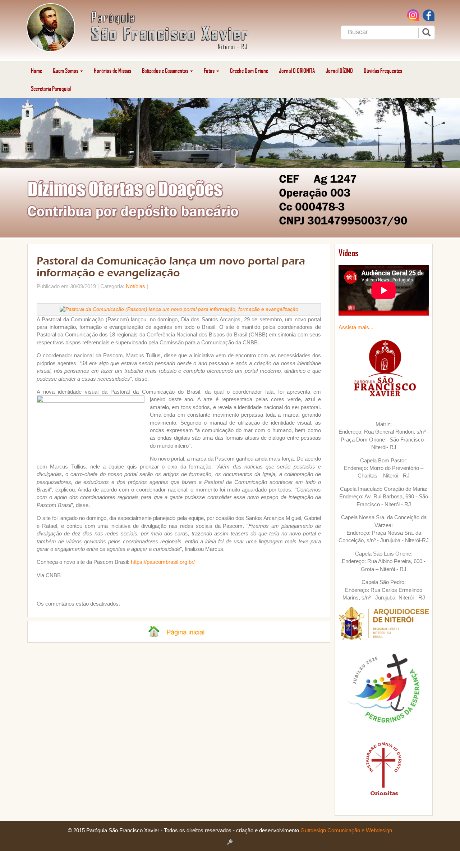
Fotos (210, 70)
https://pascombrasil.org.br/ (163, 562)
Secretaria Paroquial (51, 88)
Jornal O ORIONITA (297, 70)
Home (36, 70)
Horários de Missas (112, 70)
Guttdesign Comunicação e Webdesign (346, 830)
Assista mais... (356, 327)
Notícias (135, 286)
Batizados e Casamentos (165, 70)
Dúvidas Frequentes (383, 70)
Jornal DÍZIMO (339, 70)
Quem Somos (66, 70)
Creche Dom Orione (249, 70)
